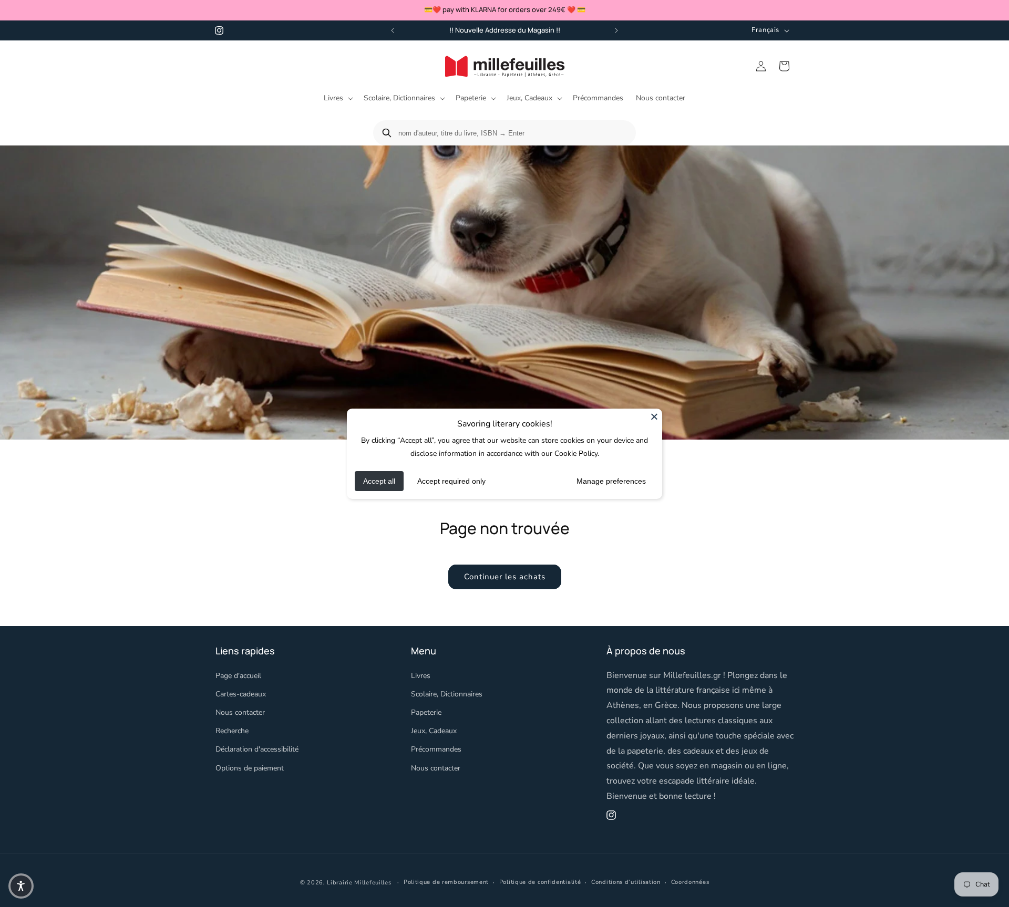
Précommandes (436, 749)
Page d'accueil (238, 675)
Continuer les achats (504, 576)
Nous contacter (240, 712)
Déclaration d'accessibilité (256, 749)
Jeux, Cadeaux (434, 731)
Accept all (379, 481)
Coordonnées (690, 882)
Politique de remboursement (446, 882)
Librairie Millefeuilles (359, 883)
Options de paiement (249, 768)
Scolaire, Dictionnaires (446, 694)
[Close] (654, 416)
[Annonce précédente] (392, 30)
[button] (337, 98)
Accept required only (451, 481)
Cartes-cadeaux (240, 694)
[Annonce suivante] (616, 30)
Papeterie (426, 712)
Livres (420, 675)
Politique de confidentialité (540, 882)
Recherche (232, 731)
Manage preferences (611, 481)
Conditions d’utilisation (626, 882)
